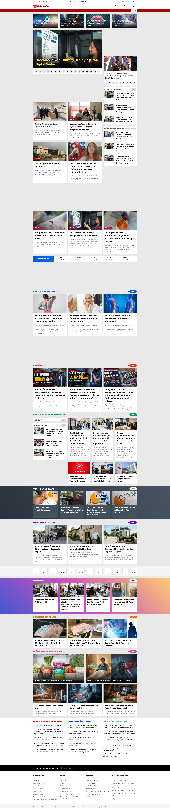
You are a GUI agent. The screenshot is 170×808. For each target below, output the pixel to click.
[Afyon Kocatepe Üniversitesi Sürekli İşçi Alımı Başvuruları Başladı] (50, 534)
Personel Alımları (88, 6)
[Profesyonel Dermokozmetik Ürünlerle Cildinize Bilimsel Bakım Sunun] (85, 303)
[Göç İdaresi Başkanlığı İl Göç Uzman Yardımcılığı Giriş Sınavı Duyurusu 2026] (109, 97)
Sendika (60, 6)
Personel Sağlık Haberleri (57, 807)
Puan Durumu (47, 1)
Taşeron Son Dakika (66, 789)
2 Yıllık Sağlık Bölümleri (93, 786)
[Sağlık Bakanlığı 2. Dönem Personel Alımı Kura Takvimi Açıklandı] (102, 468)
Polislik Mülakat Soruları (93, 783)
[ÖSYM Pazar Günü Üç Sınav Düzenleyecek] (45, 498)
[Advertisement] (67, 88)
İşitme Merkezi (90, 789)
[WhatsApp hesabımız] (136, 2)
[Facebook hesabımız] (126, 2)
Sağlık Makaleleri (119, 6)
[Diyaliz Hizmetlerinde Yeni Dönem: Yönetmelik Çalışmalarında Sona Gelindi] (39, 455)
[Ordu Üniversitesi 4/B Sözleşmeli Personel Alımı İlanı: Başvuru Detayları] (120, 534)
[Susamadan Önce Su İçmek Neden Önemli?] (50, 693)
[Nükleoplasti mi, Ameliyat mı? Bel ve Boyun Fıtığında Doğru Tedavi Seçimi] (50, 303)
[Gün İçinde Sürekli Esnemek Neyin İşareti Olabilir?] (85, 693)
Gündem (54, 6)
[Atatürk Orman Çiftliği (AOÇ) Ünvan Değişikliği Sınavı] (85, 534)
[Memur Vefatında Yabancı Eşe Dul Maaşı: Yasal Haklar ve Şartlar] (98, 590)
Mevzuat (67, 6)
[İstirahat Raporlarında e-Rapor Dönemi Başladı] (126, 468)
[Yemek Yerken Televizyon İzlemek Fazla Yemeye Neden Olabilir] (120, 693)
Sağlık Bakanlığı (77, 6)
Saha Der (63, 783)
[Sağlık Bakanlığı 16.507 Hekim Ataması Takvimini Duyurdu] (39, 445)
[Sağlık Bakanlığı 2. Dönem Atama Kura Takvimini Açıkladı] (79, 468)
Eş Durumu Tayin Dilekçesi (120, 780)
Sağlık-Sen (36, 780)
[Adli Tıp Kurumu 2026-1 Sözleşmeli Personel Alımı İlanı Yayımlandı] (109, 121)
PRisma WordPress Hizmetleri (83, 807)
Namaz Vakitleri (37, 1)
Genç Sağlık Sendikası (92, 780)
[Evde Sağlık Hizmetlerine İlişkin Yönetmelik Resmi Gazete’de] (124, 590)
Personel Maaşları (101, 6)
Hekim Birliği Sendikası (67, 794)
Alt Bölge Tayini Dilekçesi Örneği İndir (98, 791)
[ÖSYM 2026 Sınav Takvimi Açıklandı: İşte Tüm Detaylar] (124, 498)
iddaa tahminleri (38, 791)
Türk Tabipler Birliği (39, 783)
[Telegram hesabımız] (133, 2)
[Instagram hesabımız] (131, 2)
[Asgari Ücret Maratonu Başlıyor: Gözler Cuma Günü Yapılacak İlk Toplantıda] (120, 628)
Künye (75, 1)
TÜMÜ (133, 89)
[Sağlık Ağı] (41, 7)
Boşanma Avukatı (117, 788)
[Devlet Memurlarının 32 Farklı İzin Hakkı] (45, 590)
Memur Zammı (38, 786)
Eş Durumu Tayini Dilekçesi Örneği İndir (45, 800)
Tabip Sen (63, 786)
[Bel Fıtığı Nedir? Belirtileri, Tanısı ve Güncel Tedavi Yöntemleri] (120, 303)
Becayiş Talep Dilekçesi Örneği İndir (123, 790)
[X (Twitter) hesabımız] (128, 2)
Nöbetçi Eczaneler (67, 1)
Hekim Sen (63, 780)
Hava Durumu (56, 1)
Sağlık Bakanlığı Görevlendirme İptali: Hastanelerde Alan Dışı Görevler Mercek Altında (62, 10)
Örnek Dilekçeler (38, 794)
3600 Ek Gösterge (38, 789)
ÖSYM (110, 6)
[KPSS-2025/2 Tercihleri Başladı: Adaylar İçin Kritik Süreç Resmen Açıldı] (72, 498)
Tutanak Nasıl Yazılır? (39, 797)
